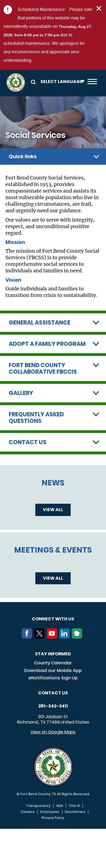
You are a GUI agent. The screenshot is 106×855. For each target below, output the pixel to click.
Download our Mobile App (53, 670)
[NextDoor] (78, 637)
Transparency (38, 806)
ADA (59, 806)
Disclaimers (75, 812)
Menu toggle (92, 82)
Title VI (74, 806)
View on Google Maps (53, 732)
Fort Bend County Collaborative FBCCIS (43, 368)
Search (32, 82)
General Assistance (39, 322)
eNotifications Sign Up (53, 678)
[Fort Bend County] (15, 82)
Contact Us (27, 442)
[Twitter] (40, 637)
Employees (49, 812)
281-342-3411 (53, 706)
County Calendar (53, 663)
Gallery (21, 393)
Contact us (53, 693)
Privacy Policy (53, 818)
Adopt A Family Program (47, 344)
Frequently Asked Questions (36, 417)
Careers (28, 812)
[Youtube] (53, 637)
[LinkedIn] (65, 637)
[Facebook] (28, 637)
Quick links (23, 156)
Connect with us (53, 619)
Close (98, 8)
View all (53, 509)
